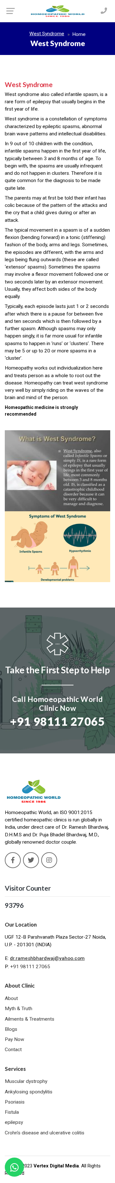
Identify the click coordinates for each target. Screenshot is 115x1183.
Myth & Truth (18, 1008)
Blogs (11, 1029)
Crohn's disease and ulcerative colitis (44, 1133)
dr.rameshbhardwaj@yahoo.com (47, 958)
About (11, 998)
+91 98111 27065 (30, 966)
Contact (13, 1049)
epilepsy (14, 1122)
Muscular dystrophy (26, 1081)
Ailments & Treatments (29, 1019)
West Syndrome (46, 34)
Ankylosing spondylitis (28, 1092)
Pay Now (14, 1039)
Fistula (12, 1112)
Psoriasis (15, 1102)
